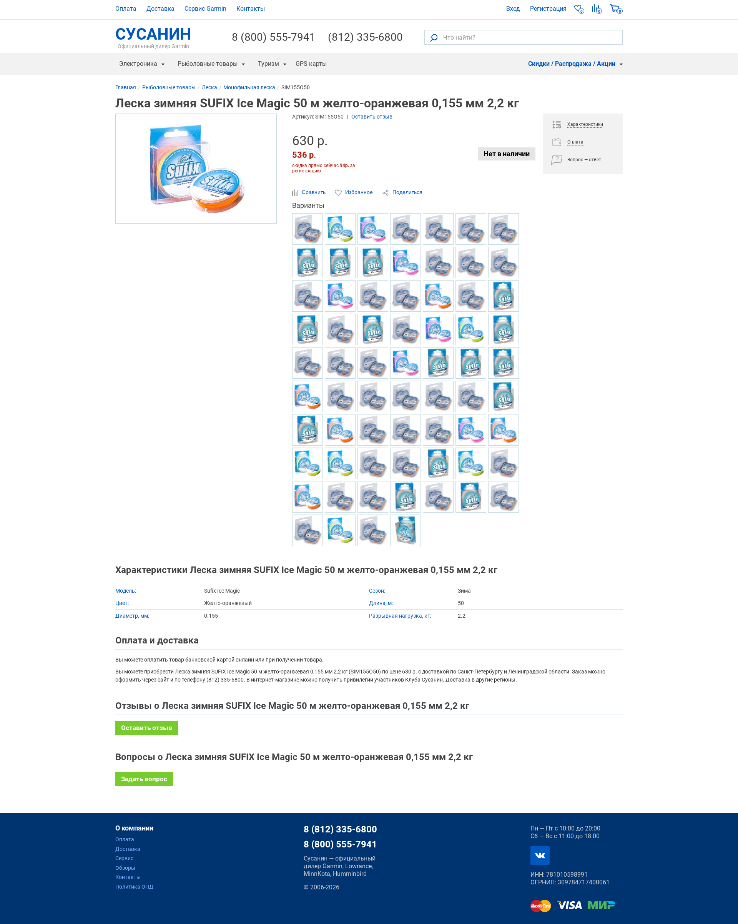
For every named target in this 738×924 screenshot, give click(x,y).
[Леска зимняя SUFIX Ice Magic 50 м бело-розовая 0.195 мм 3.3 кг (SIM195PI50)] (340, 296)
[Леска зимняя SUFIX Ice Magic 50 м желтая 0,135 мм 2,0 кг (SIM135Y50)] (340, 463)
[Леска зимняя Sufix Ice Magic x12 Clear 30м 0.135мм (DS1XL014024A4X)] (340, 497)
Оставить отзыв (371, 117)
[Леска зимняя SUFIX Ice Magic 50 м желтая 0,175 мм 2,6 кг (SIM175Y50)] (470, 329)
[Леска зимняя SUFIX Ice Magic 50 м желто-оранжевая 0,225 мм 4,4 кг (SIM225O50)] (307, 497)
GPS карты (311, 63)
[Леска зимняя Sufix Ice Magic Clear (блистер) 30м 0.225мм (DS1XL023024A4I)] (307, 229)
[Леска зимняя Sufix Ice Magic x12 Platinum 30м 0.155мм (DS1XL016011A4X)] (405, 229)
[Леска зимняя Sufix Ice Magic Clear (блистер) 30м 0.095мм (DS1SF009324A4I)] (307, 530)
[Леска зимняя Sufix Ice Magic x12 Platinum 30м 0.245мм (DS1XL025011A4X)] (438, 396)
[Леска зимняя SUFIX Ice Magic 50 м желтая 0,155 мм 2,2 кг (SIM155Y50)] (340, 530)
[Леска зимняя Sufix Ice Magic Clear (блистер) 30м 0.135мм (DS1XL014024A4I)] (503, 229)
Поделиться (406, 192)
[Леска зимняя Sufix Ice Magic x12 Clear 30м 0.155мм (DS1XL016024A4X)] (372, 396)
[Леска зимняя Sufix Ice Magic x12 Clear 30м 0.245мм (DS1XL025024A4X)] (372, 430)
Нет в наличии (507, 154)
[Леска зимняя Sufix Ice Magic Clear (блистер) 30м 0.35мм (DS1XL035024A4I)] (405, 463)
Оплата (125, 8)
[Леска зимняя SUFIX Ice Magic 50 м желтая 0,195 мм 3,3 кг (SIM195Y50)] (307, 463)
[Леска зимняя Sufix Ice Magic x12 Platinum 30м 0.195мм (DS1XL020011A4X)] (405, 430)
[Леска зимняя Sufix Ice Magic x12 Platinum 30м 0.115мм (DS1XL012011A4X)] (470, 296)
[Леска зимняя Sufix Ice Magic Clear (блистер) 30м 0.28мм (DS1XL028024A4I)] (372, 530)
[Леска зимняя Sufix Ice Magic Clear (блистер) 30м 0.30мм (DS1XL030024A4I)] (340, 329)
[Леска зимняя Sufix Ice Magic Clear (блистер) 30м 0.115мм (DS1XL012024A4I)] (503, 463)
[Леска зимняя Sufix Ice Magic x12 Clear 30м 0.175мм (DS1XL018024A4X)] (307, 296)
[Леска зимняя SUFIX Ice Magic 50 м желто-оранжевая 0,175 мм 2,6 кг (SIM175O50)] (307, 396)
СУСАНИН (153, 37)
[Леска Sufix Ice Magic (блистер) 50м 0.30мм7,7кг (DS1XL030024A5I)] (405, 530)
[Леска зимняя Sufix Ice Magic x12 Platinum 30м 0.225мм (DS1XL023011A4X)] (405, 396)
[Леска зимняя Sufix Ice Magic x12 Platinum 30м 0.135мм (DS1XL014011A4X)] (470, 396)
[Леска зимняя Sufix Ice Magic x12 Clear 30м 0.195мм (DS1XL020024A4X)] (340, 363)
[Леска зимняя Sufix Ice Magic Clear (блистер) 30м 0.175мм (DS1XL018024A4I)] (372, 363)
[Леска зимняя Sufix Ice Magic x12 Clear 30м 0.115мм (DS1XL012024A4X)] (405, 296)
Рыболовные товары (208, 63)
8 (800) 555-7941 (274, 37)
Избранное (359, 192)
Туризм (268, 63)
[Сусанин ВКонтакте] (540, 855)
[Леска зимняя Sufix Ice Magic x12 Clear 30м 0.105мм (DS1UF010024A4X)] (438, 229)
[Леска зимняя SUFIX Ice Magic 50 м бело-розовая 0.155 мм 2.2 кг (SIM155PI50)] (372, 229)
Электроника (138, 63)
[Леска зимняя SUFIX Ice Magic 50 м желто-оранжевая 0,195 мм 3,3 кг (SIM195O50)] (438, 296)
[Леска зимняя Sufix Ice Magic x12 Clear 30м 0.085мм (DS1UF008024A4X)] (340, 396)
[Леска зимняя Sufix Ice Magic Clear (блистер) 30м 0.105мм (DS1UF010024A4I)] (438, 430)
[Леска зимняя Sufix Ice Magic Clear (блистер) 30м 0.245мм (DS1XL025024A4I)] (438, 497)
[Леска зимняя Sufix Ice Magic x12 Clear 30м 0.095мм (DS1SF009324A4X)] (405, 329)
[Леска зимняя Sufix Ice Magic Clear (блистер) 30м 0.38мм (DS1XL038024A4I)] (503, 262)
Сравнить (313, 192)
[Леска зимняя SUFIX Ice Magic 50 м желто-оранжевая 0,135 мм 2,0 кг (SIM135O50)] (503, 430)
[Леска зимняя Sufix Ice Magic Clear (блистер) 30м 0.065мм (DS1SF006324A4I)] (503, 497)
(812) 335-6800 (365, 37)
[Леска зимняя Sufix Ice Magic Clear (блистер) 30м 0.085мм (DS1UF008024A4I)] (470, 229)
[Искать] (433, 37)
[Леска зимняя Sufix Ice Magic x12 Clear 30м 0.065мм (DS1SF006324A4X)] (307, 363)
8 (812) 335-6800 (340, 829)
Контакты (250, 8)
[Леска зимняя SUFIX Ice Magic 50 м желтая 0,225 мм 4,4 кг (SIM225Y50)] (340, 229)
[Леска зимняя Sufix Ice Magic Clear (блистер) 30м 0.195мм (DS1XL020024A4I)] (470, 262)
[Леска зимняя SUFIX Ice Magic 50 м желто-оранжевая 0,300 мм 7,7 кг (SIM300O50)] (340, 430)
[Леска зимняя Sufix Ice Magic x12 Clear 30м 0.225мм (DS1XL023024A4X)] (372, 463)
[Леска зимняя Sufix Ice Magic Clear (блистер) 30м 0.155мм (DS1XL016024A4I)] (372, 296)
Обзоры (125, 868)
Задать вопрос (144, 779)
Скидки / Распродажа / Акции (571, 63)
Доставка (160, 8)
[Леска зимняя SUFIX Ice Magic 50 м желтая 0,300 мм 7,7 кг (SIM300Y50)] (470, 463)
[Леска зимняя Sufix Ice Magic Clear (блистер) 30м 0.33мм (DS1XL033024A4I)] (438, 262)
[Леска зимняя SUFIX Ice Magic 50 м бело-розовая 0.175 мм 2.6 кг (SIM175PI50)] (405, 363)
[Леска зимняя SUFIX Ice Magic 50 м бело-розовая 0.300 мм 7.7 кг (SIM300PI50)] (470, 430)
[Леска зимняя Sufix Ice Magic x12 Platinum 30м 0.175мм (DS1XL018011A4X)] (372, 497)
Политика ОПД (134, 887)
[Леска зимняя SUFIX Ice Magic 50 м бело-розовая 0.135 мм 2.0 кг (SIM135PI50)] (405, 262)
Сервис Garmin (205, 8)
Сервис (124, 858)
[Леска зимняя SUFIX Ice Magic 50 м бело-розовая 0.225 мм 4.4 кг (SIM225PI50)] (438, 329)
